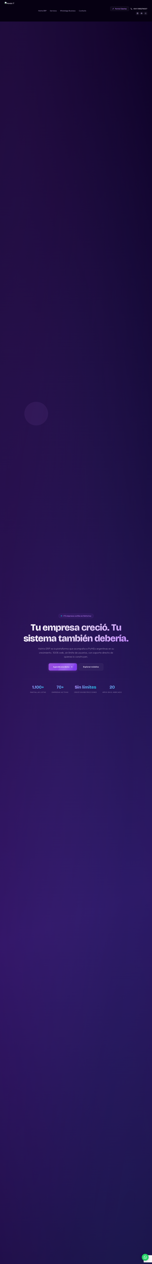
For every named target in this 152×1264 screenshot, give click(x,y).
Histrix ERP (42, 11)
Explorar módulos (91, 667)
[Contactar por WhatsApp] (145, 1257)
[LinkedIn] (137, 13)
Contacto (82, 11)
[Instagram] (145, 13)
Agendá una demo (61, 667)
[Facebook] (141, 13)
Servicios (53, 11)
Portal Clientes (121, 9)
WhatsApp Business (68, 11)
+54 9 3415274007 (140, 9)
